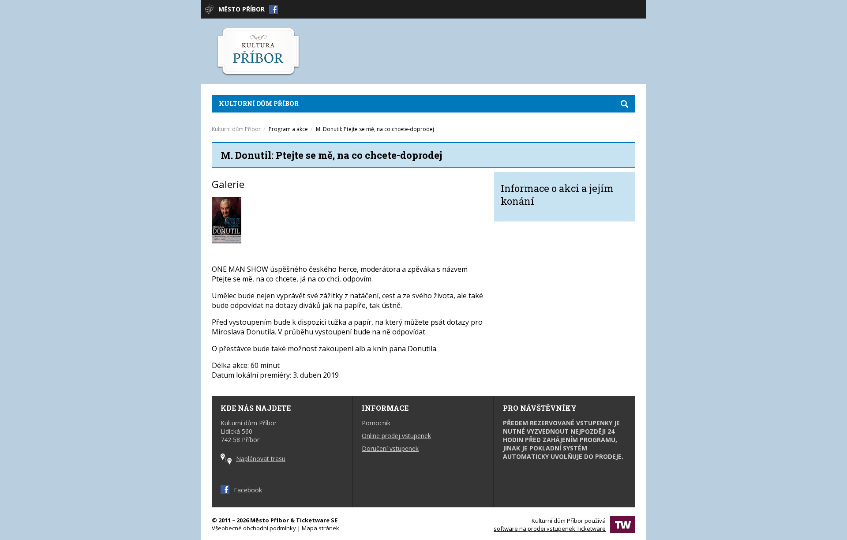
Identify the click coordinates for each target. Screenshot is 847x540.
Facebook (248, 490)
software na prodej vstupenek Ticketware (550, 528)
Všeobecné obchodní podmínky (254, 528)
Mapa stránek (320, 528)
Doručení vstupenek (390, 448)
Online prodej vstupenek (396, 435)
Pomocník (376, 423)
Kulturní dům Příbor (259, 103)
